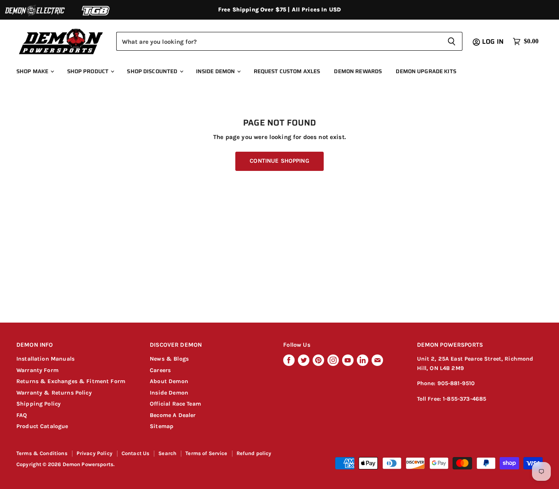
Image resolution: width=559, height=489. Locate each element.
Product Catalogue (42, 426)
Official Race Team (175, 403)
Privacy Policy (95, 453)
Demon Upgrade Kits (426, 71)
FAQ (21, 415)
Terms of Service (206, 453)
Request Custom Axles (287, 71)
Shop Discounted (152, 71)
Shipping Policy (38, 403)
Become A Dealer (173, 415)
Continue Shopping (279, 160)
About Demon (169, 381)
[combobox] (278, 41)
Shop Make (33, 71)
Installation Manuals (45, 358)
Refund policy (254, 453)
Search (167, 453)
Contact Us (136, 453)
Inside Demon (216, 71)
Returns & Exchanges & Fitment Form (70, 381)
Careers (160, 370)
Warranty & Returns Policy (54, 392)
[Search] (451, 41)
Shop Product (88, 71)
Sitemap (162, 426)
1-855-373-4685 (464, 398)
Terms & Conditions (42, 453)
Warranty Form (37, 370)
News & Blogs (169, 358)
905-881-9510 (456, 383)
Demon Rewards (358, 71)
